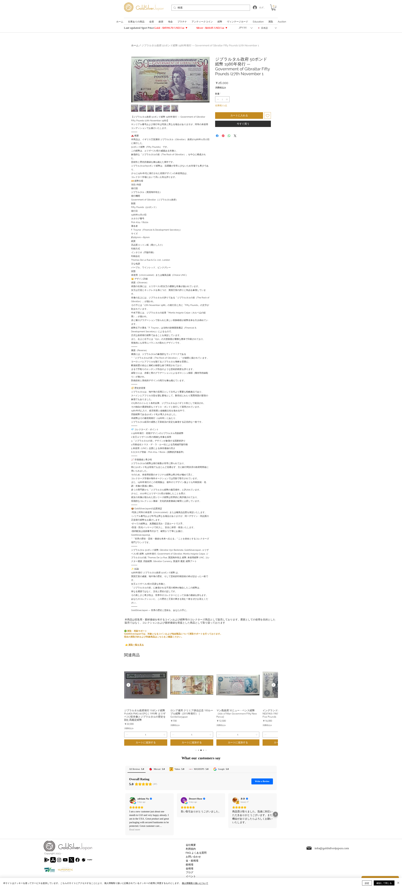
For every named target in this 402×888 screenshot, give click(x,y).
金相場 (189, 868)
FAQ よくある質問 (196, 853)
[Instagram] (59, 860)
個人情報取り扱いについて (195, 883)
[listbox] (246, 28)
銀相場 (189, 864)
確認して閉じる (384, 883)
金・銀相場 (192, 860)
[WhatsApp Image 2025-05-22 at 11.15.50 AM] (89, 860)
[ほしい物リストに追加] (267, 115)
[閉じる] (398, 882)
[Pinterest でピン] (223, 136)
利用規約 (191, 849)
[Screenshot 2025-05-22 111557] (83, 860)
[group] (201, 704)
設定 (367, 883)
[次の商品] (273, 685)
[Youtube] (65, 860)
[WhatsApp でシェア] (229, 136)
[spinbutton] (222, 99)
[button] (273, 8)
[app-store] (53, 860)
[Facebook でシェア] (217, 136)
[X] (71, 860)
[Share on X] (235, 136)
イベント (191, 876)
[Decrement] (218, 99)
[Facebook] (77, 860)
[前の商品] (128, 685)
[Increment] (227, 99)
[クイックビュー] (145, 685)
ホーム (135, 45)
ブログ (189, 872)
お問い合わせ (193, 856)
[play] (47, 860)
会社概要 (191, 845)
